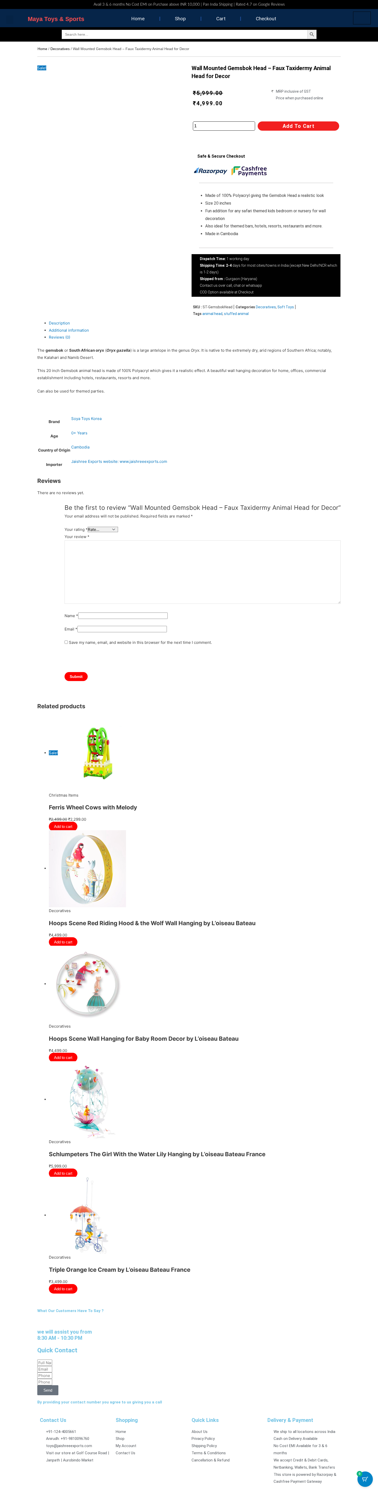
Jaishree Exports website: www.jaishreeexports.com (119, 461)
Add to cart (298, 126)
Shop (180, 19)
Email (71, 629)
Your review (77, 536)
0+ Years (79, 433)
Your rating (76, 529)
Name (71, 615)
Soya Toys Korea (86, 418)
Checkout (266, 19)
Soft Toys (285, 307)
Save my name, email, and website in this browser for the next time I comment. (140, 642)
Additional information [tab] (69, 330)
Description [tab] (59, 323)
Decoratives (60, 49)
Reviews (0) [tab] (59, 337)
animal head (212, 314)
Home (138, 19)
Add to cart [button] (64, 826)
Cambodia (80, 447)
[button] (9, 19)
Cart (221, 19)
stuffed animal (236, 314)
